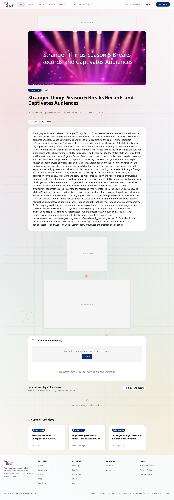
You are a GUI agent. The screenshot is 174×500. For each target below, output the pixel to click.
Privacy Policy (146, 470)
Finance (40, 4)
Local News (43, 470)
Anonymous (37, 112)
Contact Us (111, 470)
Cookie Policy (146, 474)
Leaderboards (44, 483)
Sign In (149, 4)
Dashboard (77, 474)
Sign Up (75, 465)
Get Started (163, 4)
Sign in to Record (136, 388)
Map (40, 478)
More (60, 4)
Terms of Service (147, 465)
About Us (110, 465)
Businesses (43, 465)
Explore (51, 4)
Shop (74, 478)
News (21, 4)
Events (41, 474)
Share (48, 121)
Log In (75, 470)
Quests (75, 483)
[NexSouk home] (9, 4)
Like (35, 121)
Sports (30, 4)
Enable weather (134, 4)
